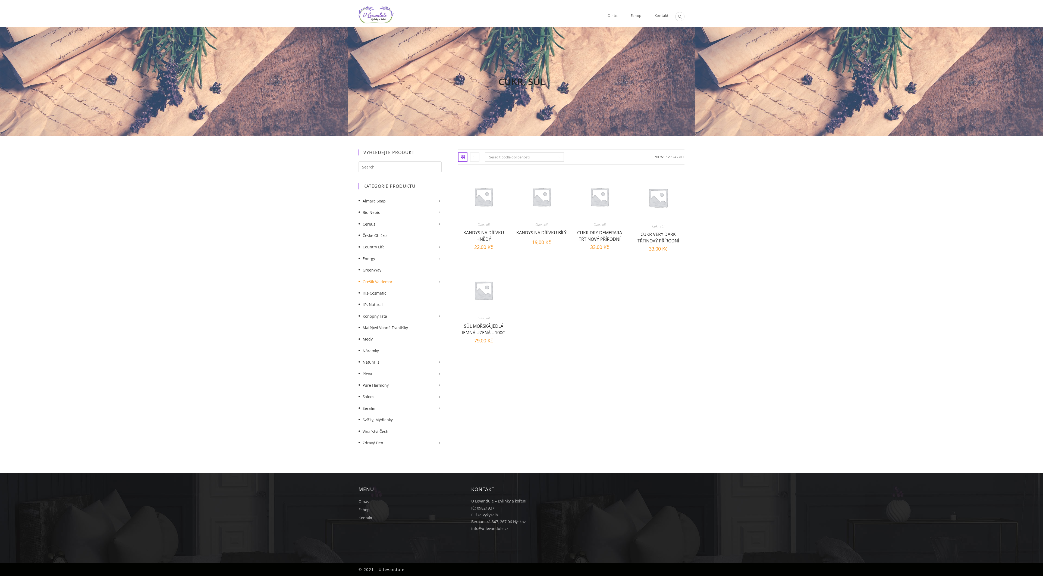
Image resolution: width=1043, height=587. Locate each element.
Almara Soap (374, 201)
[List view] (474, 157)
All (681, 157)
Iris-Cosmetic (374, 293)
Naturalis (371, 362)
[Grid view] (462, 157)
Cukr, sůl (483, 224)
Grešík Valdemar (377, 281)
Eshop (364, 509)
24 (674, 157)
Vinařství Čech (375, 431)
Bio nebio (371, 212)
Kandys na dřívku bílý (541, 233)
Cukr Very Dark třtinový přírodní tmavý (658, 236)
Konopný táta (375, 316)
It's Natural (373, 304)
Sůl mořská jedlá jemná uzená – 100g (483, 328)
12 (668, 157)
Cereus (369, 224)
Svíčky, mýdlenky (378, 419)
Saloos (368, 396)
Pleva (367, 373)
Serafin (369, 408)
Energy (369, 258)
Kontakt (365, 517)
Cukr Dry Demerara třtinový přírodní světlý (599, 235)
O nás (364, 501)
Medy (368, 339)
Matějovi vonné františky (385, 327)
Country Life (374, 246)
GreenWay (372, 270)
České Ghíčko (375, 235)
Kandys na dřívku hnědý (483, 235)
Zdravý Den (373, 442)
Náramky (371, 350)
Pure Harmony (376, 385)
